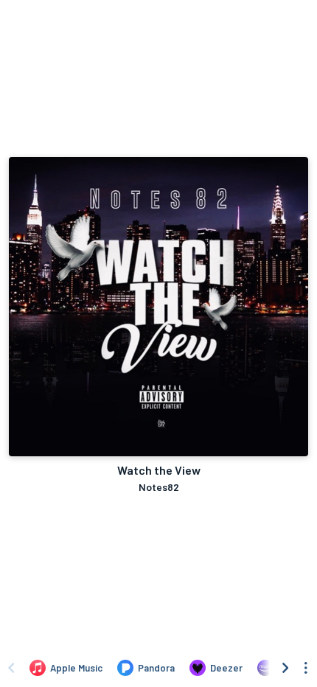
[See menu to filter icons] (306, 668)
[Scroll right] (285, 668)
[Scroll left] (11, 668)
